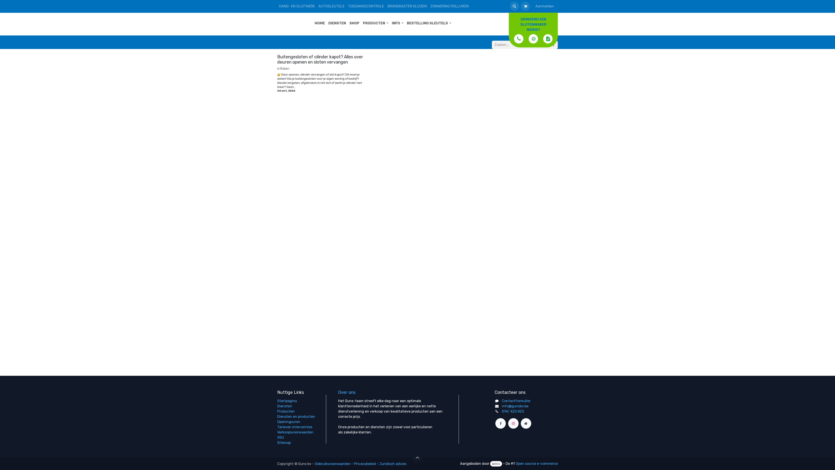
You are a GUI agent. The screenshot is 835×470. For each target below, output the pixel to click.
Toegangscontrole (366, 6)
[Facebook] (500, 423)
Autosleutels (331, 6)
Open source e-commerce (537, 464)
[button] (514, 6)
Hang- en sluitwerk (297, 6)
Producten (286, 411)
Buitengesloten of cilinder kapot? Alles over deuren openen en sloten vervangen (320, 59)
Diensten (284, 406)
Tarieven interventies (294, 427)
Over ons (347, 392)
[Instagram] (513, 423)
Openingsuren (288, 422)
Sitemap (284, 443)
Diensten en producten (296, 417)
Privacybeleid (365, 464)
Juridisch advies (392, 464)
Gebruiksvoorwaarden (333, 464)
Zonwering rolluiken (449, 6)
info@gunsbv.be (515, 406)
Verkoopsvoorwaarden (295, 432)
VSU (280, 437)
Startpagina (287, 401)
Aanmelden (544, 6)
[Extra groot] (526, 423)
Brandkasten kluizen (407, 6)
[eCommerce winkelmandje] (525, 6)
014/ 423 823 (513, 411)
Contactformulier (516, 401)
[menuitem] (320, 23)
